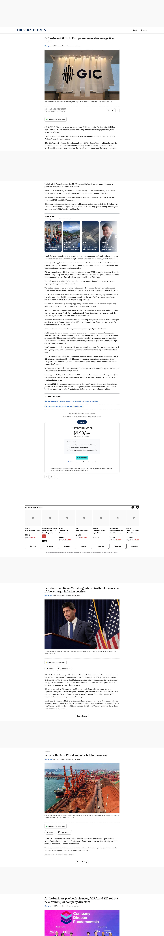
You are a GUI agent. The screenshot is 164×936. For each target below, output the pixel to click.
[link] (31, 30)
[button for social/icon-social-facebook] (113, 110)
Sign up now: (48, 46)
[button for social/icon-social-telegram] (108, 110)
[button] (133, 30)
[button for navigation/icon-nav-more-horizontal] (117, 110)
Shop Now (33, 546)
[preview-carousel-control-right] (116, 236)
